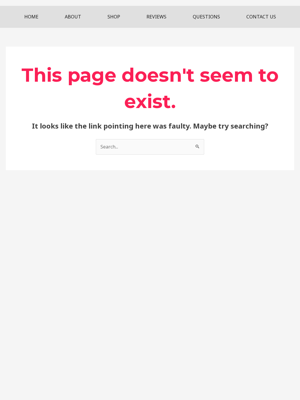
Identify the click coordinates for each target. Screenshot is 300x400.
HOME (31, 16)
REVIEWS (156, 16)
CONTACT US (261, 16)
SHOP (114, 16)
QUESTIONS (206, 16)
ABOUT (73, 16)
